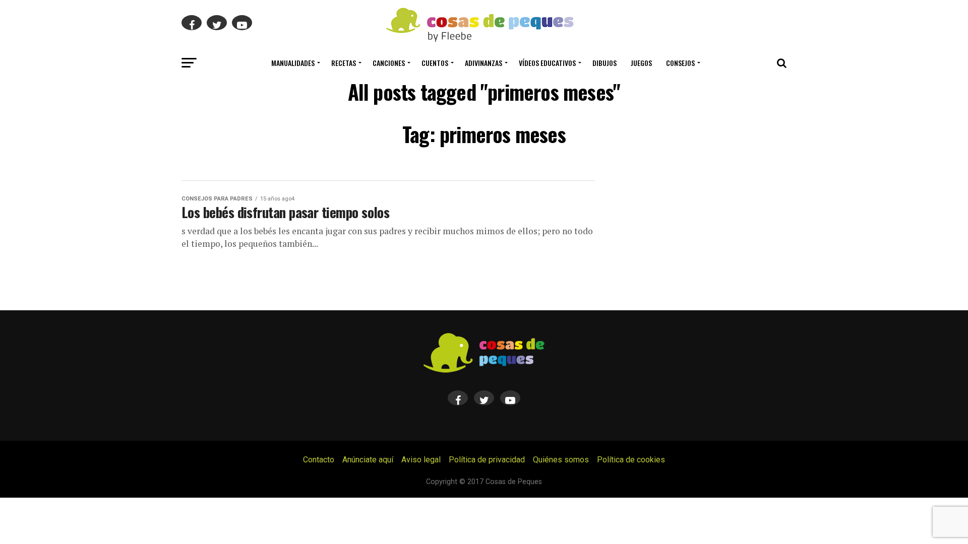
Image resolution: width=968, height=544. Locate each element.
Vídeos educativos (547, 62)
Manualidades (293, 62)
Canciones (389, 62)
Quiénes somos (561, 459)
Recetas (343, 62)
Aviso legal (421, 459)
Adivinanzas (483, 62)
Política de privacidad (487, 459)
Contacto (318, 459)
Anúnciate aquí (367, 459)
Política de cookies (631, 459)
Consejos (680, 62)
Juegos (641, 62)
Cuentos (434, 62)
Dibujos (604, 62)
